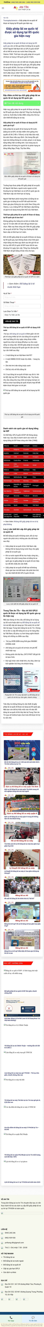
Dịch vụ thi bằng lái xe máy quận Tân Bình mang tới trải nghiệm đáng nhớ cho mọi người (21, 790)
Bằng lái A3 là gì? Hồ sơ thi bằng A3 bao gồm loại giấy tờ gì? (22, 925)
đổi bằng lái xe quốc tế (18, 334)
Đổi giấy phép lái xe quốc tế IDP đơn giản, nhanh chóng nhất (20, 992)
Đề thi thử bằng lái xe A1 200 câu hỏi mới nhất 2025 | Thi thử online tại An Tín (22, 763)
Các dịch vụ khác (9, 1272)
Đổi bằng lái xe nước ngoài (13, 1261)
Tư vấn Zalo (33, 1319)
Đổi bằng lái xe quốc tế (12, 1265)
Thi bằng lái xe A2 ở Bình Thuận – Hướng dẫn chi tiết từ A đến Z (22, 1047)
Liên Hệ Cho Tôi (11, 321)
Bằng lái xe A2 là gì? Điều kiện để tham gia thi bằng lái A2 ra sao (21, 952)
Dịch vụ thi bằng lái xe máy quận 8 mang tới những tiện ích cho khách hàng (21, 817)
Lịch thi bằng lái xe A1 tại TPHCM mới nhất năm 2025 (22, 1182)
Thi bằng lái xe (8, 1257)
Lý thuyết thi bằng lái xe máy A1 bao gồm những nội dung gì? (21, 872)
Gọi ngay (11, 1319)
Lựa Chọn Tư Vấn (10, 311)
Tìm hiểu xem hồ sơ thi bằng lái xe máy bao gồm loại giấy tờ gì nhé (22, 845)
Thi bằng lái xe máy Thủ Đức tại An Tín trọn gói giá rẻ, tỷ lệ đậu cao (22, 1101)
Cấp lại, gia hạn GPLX (11, 1269)
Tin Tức (5, 18)
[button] (3, 8)
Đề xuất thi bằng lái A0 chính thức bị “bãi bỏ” (19, 898)
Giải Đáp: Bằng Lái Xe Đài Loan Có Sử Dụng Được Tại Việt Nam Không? (22, 1019)
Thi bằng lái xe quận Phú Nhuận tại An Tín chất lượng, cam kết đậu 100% (22, 1156)
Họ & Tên (7, 293)
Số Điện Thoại (9, 302)
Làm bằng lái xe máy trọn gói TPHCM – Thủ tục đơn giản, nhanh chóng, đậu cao (21, 1074)
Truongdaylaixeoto (10, 20)
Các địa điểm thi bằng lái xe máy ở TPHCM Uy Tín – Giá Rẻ (21, 1128)
